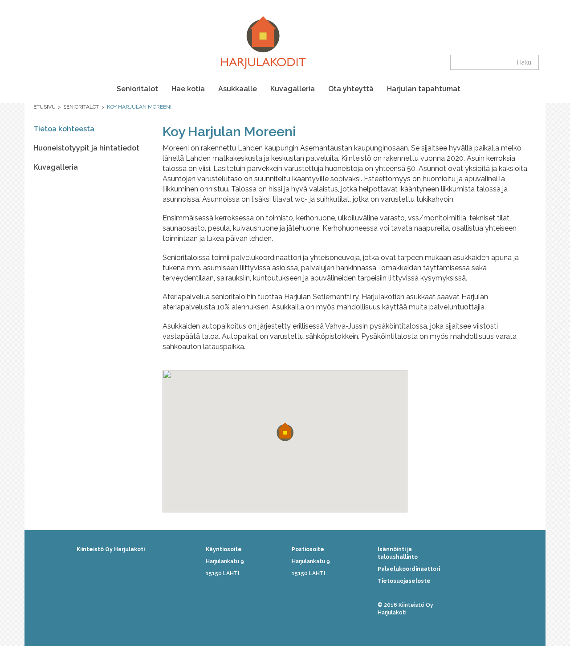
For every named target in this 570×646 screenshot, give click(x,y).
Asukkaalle (237, 89)
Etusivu (44, 107)
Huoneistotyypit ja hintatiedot (86, 148)
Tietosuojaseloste (404, 581)
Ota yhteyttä (351, 89)
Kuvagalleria (292, 89)
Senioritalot (137, 89)
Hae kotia (188, 89)
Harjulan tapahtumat (423, 89)
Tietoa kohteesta (63, 129)
